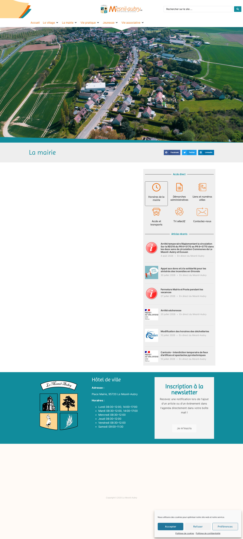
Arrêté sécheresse (171, 310)
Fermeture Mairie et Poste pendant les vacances (182, 291)
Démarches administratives (179, 198)
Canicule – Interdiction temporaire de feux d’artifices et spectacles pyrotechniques (184, 353)
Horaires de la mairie (156, 198)
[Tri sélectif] (179, 212)
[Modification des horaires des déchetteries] (151, 341)
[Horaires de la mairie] (156, 187)
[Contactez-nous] (202, 212)
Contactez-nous (202, 221)
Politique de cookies (184, 533)
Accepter (170, 526)
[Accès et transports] (156, 212)
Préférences (225, 526)
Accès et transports (156, 223)
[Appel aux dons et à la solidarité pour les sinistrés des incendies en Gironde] (151, 278)
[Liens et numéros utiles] (202, 187)
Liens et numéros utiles (202, 198)
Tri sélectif (179, 221)
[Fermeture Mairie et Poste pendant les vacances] (151, 299)
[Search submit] (237, 9)
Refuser (198, 526)
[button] (172, 152)
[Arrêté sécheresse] (151, 320)
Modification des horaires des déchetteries (185, 331)
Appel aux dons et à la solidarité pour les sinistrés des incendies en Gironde (183, 270)
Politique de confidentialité (208, 533)
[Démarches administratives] (179, 187)
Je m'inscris (184, 428)
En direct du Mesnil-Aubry (190, 255)
